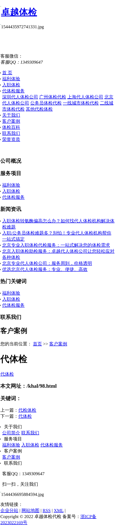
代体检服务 (13, 90)
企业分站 (9, 510)
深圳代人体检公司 (20, 96)
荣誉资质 (11, 139)
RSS (47, 510)
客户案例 (11, 121)
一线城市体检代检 (81, 102)
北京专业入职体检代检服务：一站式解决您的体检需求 (56, 245)
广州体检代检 (52, 96)
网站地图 (30, 510)
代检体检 (27, 410)
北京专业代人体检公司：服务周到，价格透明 (47, 263)
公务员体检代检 (46, 102)
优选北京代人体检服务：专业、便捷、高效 (45, 269)
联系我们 (11, 133)
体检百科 (11, 127)
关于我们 (11, 115)
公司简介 (11, 432)
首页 (37, 343)
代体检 (7, 374)
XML (59, 510)
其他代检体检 (39, 109)
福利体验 (11, 78)
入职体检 (11, 84)
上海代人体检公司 (85, 96)
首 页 (7, 72)
